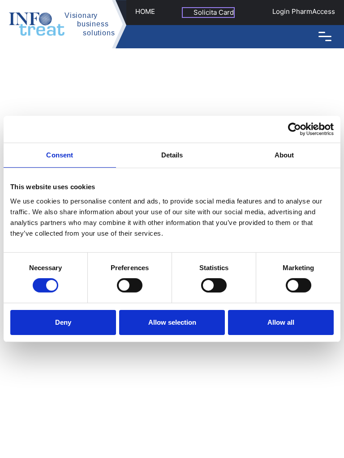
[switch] (129, 285)
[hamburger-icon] (325, 36)
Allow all (280, 322)
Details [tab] (172, 155)
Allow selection (172, 322)
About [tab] (284, 155)
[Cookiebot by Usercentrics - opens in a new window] (294, 129)
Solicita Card (214, 12)
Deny (63, 322)
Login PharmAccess (303, 11)
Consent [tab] (59, 155)
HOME (145, 11)
